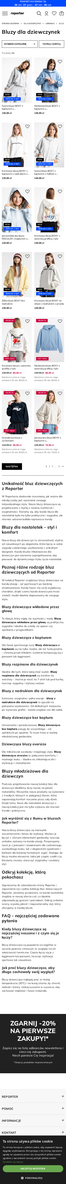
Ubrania (50, 23)
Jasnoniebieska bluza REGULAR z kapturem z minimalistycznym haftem (16, 238)
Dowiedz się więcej (13, 1161)
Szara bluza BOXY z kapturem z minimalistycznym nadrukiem (12, 110)
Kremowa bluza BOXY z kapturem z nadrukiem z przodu (15, 173)
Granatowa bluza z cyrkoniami (12, 439)
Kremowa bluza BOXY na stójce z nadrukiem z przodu (49, 302)
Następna (12, 466)
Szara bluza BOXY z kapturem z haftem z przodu (45, 173)
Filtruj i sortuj (51, 44)
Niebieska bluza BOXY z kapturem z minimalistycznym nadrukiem (47, 110)
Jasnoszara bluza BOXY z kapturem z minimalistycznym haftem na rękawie (48, 442)
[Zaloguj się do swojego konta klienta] (46, 13)
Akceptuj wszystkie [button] (33, 1168)
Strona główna (10, 23)
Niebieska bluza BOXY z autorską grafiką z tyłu (47, 367)
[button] (61, 13)
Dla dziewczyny (32, 23)
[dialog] (33, 1160)
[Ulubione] (54, 13)
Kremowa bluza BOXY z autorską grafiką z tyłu (47, 237)
